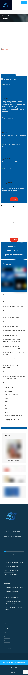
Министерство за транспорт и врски (14, 331)
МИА (6, 409)
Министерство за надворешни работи (13, 562)
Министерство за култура (10, 372)
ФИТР (6, 405)
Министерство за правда (10, 326)
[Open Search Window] (26, 12)
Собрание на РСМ (10, 391)
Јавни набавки (9, 412)
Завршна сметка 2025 (11, 162)
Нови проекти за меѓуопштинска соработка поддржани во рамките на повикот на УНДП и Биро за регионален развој (14, 41)
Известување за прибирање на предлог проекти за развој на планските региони (14, 188)
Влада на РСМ (9, 388)
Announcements (13, 667)
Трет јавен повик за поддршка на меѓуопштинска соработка (14, 136)
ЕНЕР (6, 398)
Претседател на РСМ (11, 395)
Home (2, 15)
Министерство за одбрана (10, 302)
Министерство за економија (11, 335)
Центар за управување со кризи (14, 424)
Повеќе (14, 199)
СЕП (6, 402)
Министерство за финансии (11, 317)
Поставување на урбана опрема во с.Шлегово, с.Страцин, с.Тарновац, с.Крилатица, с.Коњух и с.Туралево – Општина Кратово (14, 228)
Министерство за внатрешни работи (14, 306)
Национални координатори (13, 416)
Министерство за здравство (11, 322)
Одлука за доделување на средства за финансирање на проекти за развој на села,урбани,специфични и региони (13, 107)
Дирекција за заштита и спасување (12, 420)
